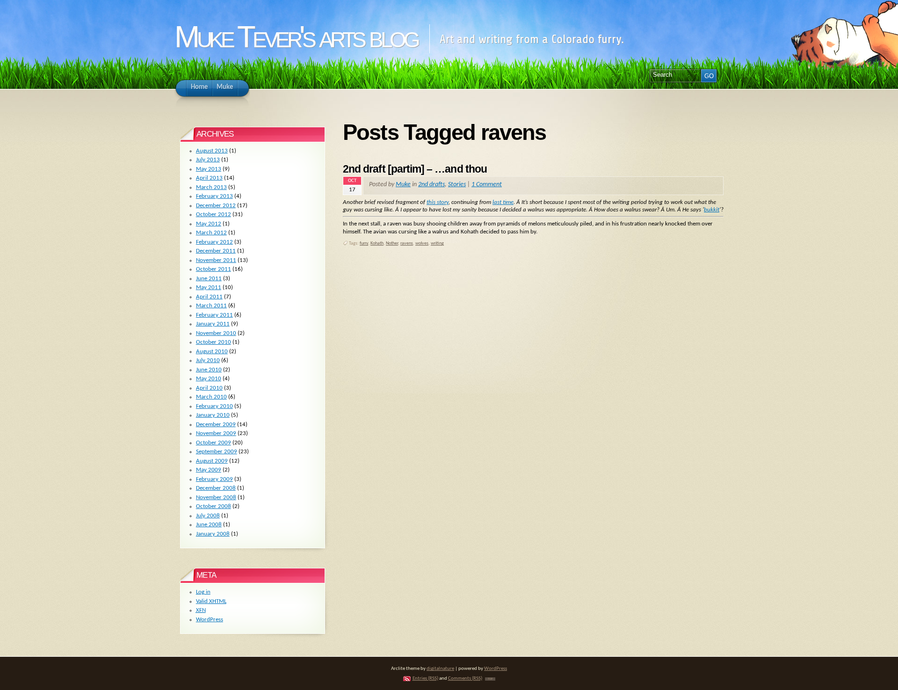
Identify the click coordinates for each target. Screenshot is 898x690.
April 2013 (209, 178)
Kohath (377, 243)
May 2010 (208, 379)
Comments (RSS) (465, 678)
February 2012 (214, 242)
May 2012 (208, 224)
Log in (203, 592)
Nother (392, 243)
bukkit (711, 210)
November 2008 (216, 497)
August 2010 (212, 352)
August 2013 (212, 151)
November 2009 (216, 433)
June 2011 (209, 279)
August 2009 (212, 461)
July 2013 (208, 160)
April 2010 (209, 388)
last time (503, 202)
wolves (421, 243)
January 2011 (213, 324)
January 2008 (213, 534)
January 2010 (213, 415)
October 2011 (213, 269)
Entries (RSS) (425, 678)
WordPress (209, 620)
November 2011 (216, 260)
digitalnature (440, 668)
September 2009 (216, 452)
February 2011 (214, 315)
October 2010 (213, 342)
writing (437, 243)
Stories (457, 184)
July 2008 (208, 516)
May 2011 (208, 287)
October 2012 (213, 214)
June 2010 (209, 370)
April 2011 (209, 297)
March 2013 (211, 187)
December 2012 (216, 206)
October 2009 (213, 443)
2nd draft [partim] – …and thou (415, 169)
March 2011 (211, 306)
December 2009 (216, 424)
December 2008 (216, 488)
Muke (403, 184)
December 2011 (216, 251)
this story (438, 202)
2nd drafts (431, 184)
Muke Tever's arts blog (295, 37)
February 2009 (214, 479)
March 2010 (211, 397)
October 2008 (213, 506)
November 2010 (216, 333)
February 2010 (214, 406)
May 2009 (208, 470)
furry (364, 243)
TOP (490, 679)
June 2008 (209, 525)
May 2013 (208, 169)
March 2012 (211, 233)
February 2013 (214, 196)
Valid (211, 601)
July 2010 (208, 360)
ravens (406, 243)
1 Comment (486, 184)
